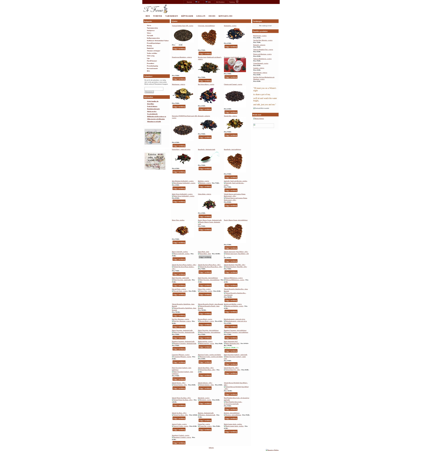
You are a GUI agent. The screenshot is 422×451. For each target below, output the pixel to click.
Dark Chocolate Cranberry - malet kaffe (235, 355)
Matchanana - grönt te (178, 84)
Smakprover (151, 30)
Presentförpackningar (154, 43)
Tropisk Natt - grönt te (230, 116)
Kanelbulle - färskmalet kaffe (206, 149)
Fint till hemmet (152, 61)
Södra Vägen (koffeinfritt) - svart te (182, 194)
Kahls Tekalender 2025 (231, 341)
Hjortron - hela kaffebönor (231, 413)
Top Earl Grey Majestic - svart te (262, 40)
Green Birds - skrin (203, 252)
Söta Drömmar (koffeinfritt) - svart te (183, 181)
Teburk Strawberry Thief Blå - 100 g (234, 265)
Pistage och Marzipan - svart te (262, 54)
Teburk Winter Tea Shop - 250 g (181, 398)
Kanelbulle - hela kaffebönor (232, 149)
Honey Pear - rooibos (178, 220)
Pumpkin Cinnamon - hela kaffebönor (235, 330)
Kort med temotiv (152, 68)
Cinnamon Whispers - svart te (180, 355)
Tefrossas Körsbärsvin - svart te (262, 59)
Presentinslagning (152, 66)
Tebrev (149, 33)
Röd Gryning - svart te (259, 36)
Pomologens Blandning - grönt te (182, 57)
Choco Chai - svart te (204, 289)
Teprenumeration (152, 28)
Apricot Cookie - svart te (179, 424)
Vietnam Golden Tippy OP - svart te (182, 26)
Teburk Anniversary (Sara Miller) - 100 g (236, 252)
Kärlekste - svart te (203, 181)
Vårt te (149, 25)
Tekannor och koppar (153, 51)
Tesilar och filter (152, 53)
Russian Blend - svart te (205, 319)
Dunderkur (150, 48)
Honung (149, 46)
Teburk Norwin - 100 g (178, 383)
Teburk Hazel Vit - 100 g (231, 368)
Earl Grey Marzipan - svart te (180, 319)
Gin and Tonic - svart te (179, 289)
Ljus (148, 58)
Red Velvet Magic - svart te (206, 84)
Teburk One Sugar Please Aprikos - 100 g (184, 265)
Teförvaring (151, 56)
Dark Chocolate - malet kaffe (180, 278)
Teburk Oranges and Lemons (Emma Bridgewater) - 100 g (234, 195)
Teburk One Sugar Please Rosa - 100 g (209, 265)
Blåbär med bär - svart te (205, 341)
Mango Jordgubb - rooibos (180, 252)
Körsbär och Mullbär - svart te (233, 304)
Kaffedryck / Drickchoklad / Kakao (158, 40)
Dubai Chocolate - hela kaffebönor (208, 330)
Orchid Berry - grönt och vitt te (181, 149)
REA (148, 71)
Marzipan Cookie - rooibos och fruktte (209, 355)
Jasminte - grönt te (258, 68)
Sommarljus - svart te (230, 26)
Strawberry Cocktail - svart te (180, 435)
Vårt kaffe (150, 35)
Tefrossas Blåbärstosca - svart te (233, 278)
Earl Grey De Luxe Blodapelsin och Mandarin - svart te (263, 78)
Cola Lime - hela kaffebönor (206, 26)
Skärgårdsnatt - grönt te (260, 73)
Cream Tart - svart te (204, 424)
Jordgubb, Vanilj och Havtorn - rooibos (235, 181)
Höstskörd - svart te (203, 398)
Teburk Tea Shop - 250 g (179, 413)
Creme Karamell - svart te (260, 63)
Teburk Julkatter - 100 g (205, 383)
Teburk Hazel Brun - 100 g (206, 368)
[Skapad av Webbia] (272, 450)
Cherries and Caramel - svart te (233, 84)
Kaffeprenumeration (153, 38)
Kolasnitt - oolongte (204, 116)
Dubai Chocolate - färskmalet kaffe (182, 330)
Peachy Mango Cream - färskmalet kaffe (210, 220)
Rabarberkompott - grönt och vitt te (234, 319)
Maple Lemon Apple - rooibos (233, 424)
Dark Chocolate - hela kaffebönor (208, 278)
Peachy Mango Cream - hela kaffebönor (235, 220)
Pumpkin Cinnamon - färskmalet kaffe (183, 341)
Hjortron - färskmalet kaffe (206, 413)
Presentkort (150, 63)
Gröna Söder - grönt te (204, 194)
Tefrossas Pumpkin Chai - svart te (263, 49)
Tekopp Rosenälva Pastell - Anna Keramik (210, 304)
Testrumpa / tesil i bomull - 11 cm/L (234, 57)
